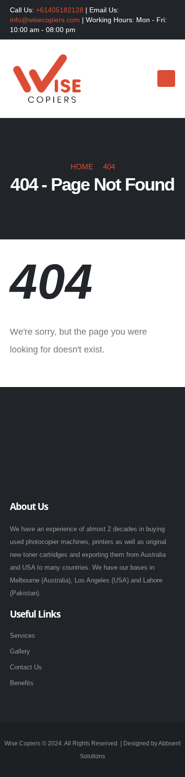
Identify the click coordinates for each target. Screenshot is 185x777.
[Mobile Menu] (166, 78)
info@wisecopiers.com (45, 20)
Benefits (22, 683)
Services (22, 635)
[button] (141, 79)
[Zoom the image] (60, 416)
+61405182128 (59, 10)
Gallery (20, 651)
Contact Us (26, 667)
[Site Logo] (47, 79)
